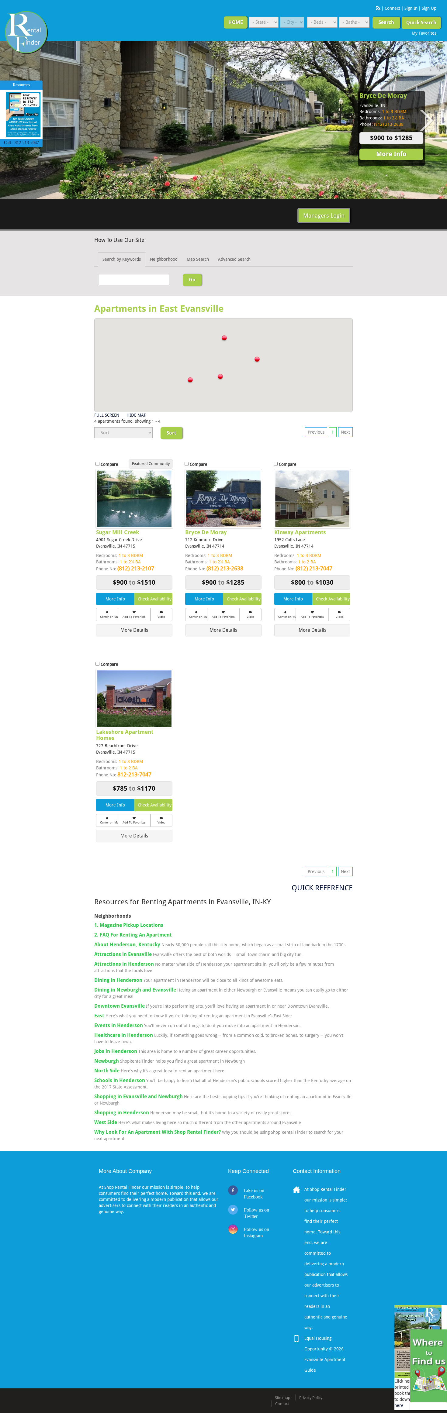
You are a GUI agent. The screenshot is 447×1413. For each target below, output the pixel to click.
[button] (224, 338)
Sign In (411, 8)
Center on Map (109, 616)
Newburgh (106, 1061)
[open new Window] (428, 1365)
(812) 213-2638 (224, 568)
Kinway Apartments (300, 532)
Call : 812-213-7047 (21, 142)
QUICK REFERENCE (322, 888)
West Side (105, 1122)
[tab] (134, 630)
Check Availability (155, 598)
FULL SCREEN (106, 415)
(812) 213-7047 (314, 568)
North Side (107, 1071)
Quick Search (421, 23)
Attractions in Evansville (123, 954)
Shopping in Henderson (121, 1113)
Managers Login (324, 215)
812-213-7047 (134, 774)
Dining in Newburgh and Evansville (135, 990)
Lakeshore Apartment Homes (124, 735)
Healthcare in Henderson (123, 1035)
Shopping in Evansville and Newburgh (138, 1096)
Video (161, 616)
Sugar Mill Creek (117, 532)
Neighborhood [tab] (164, 259)
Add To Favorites (134, 616)
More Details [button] (134, 630)
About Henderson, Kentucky (127, 944)
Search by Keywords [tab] (121, 259)
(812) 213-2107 (135, 568)
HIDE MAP (136, 415)
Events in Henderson (118, 1025)
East (99, 1016)
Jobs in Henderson (115, 1051)
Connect (392, 8)
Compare (109, 464)
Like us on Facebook (254, 1193)
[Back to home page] (26, 32)
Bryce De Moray (383, 95)
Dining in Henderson (118, 980)
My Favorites (424, 33)
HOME (235, 22)
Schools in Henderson (119, 1080)
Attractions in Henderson (124, 964)
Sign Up (429, 8)
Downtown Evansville (119, 1006)
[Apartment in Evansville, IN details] (134, 498)
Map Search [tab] (198, 259)
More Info (391, 154)
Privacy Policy (310, 1397)
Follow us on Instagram (256, 1232)
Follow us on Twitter (256, 1213)
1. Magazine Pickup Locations (128, 925)
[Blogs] (378, 8)
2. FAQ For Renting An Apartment (133, 935)
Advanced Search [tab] (234, 259)
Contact (282, 1403)
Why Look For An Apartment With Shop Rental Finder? (157, 1132)
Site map (282, 1397)
